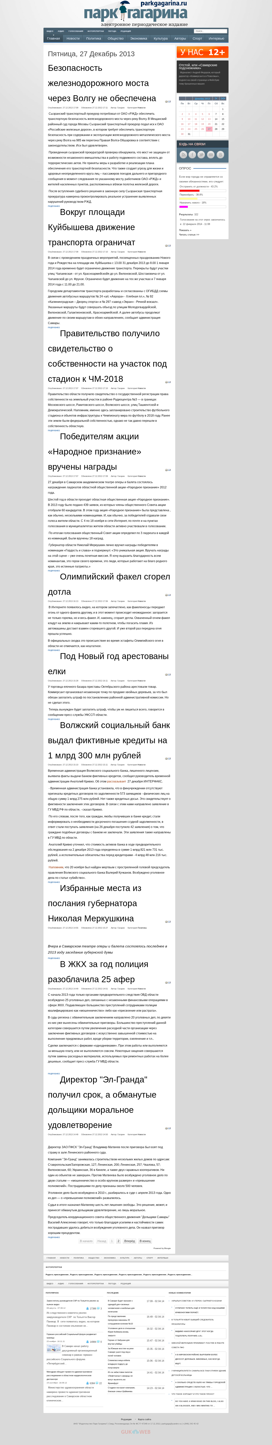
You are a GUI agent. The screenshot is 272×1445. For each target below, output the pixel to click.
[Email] (169, 102)
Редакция (126, 31)
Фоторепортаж (96, 31)
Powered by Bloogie (162, 1248)
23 (182, 129)
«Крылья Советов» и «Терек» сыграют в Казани (197, 1301)
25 (196, 129)
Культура (124, 1258)
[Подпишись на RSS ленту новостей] (183, 158)
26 (202, 129)
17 (189, 124)
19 (202, 124)
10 (189, 119)
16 (182, 124)
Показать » (185, 230)
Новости (141, 108)
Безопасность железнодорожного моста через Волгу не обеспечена (102, 83)
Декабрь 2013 (202, 98)
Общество (93, 1258)
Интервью (162, 1258)
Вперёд (129, 1241)
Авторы (138, 1258)
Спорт (150, 1258)
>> (223, 98)
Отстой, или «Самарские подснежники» (198, 66)
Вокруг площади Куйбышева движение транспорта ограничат (91, 227)
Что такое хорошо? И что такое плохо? (193, 1394)
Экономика (110, 1258)
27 (209, 129)
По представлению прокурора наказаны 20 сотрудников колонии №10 (120, 1320)
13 (209, 119)
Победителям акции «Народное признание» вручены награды (94, 451)
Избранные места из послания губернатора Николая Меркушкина (94, 903)
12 (202, 119)
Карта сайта (144, 1419)
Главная (51, 1258)
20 (209, 124)
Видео (50, 31)
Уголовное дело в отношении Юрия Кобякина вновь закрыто (121, 1332)
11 (196, 119)
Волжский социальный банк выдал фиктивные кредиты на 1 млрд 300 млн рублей (109, 740)
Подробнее (54, 206)
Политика (142, 928)
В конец (145, 1241)
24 (189, 129)
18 (196, 124)
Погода (112, 31)
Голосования (75, 31)
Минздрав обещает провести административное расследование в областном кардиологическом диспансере (69, 1375)
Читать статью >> (189, 234)
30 (182, 134)
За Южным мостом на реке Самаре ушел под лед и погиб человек (121, 1352)
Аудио (61, 31)
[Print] (166, 102)
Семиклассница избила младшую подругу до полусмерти (119, 1364)
